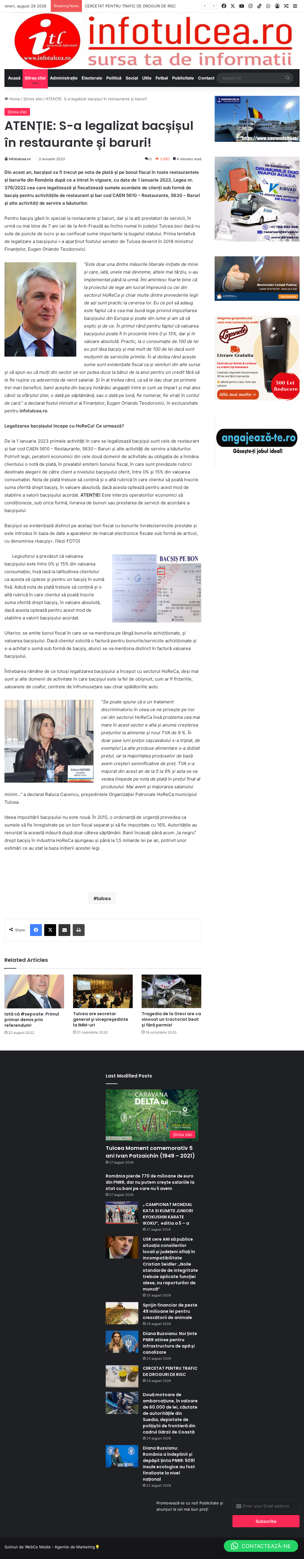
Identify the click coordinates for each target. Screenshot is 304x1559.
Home (14, 98)
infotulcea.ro (20, 159)
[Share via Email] (64, 930)
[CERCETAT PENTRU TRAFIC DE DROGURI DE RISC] (122, 1376)
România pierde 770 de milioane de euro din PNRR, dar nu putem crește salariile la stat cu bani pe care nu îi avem (150, 1182)
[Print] (79, 930)
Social (132, 77)
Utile (146, 77)
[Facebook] (36, 930)
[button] (261, 1546)
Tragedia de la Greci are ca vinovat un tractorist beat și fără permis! (171, 1019)
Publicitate (183, 77)
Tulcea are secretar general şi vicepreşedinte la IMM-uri (100, 1019)
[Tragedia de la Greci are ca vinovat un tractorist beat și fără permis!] (171, 991)
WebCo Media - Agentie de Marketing (60, 1546)
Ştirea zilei (35, 77)
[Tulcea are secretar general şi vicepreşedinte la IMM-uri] (103, 991)
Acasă (14, 77)
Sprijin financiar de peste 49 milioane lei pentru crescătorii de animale (170, 1311)
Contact (206, 77)
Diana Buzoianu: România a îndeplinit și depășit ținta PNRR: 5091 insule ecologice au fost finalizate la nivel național (169, 1463)
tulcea (103, 898)
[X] (50, 930)
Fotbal (162, 77)
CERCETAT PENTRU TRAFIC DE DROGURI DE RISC (130, 6)
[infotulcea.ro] (152, 40)
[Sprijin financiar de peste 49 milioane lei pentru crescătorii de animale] (122, 1313)
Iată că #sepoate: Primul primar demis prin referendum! (31, 1019)
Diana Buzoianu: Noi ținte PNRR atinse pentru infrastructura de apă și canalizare (170, 1343)
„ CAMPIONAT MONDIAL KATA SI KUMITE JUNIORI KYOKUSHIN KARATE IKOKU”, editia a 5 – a (168, 1214)
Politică (113, 77)
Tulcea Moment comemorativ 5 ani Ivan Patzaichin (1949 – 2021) (150, 1151)
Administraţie (63, 77)
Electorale (92, 77)
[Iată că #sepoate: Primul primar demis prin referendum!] (34, 991)
